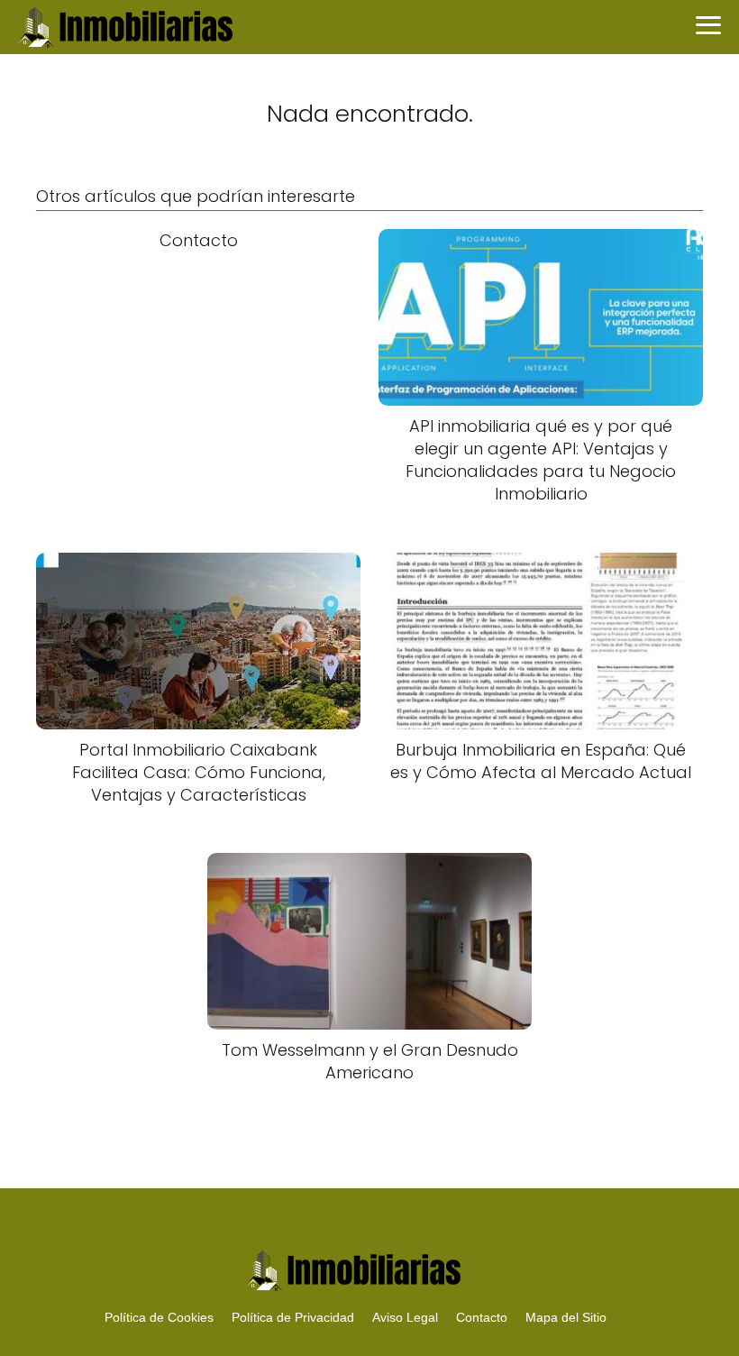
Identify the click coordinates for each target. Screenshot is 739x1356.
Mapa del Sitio (566, 1317)
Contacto (481, 1317)
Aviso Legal (405, 1317)
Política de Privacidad (293, 1317)
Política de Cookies (159, 1317)
